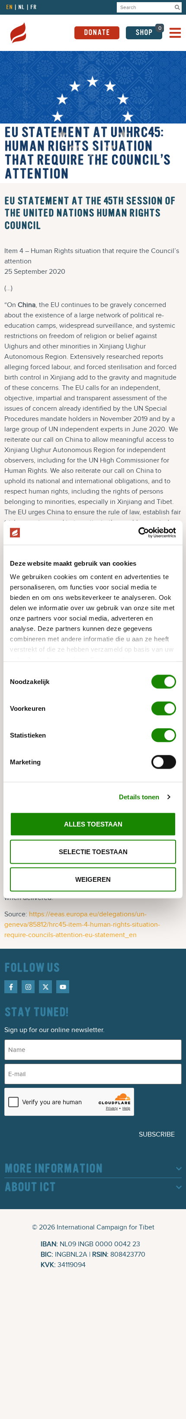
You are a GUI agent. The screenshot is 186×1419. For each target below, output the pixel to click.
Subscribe (157, 1134)
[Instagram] (28, 986)
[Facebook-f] (10, 986)
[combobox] (145, 7)
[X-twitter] (45, 986)
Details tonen (139, 797)
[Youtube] (62, 986)
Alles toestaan (93, 823)
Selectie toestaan (93, 851)
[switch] (163, 708)
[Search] (177, 7)
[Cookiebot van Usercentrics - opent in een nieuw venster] (138, 532)
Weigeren (93, 879)
